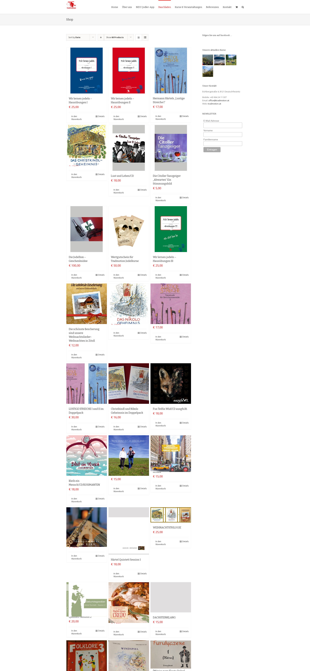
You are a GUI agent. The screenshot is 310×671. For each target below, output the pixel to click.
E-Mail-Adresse (211, 120)
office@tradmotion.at (218, 100)
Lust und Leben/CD (122, 175)
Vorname (208, 130)
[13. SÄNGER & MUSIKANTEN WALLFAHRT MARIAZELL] (219, 60)
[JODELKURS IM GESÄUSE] (207, 60)
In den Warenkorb (76, 118)
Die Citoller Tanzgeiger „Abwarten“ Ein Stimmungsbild (167, 179)
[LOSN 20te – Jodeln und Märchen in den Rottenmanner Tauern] (231, 60)
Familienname (210, 139)
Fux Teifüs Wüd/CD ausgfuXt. (170, 408)
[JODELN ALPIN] (207, 71)
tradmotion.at (214, 103)
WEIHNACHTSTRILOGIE (167, 527)
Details (101, 116)
